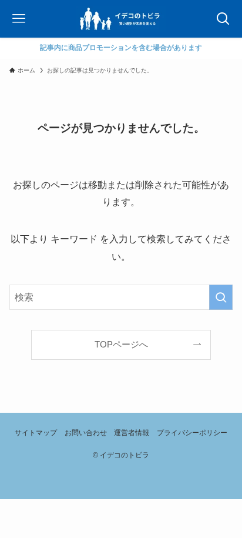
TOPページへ (121, 344)
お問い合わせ (86, 433)
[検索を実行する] (221, 297)
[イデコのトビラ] (121, 19)
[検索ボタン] (223, 19)
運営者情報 (131, 433)
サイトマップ (36, 433)
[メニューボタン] (19, 19)
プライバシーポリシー (192, 433)
